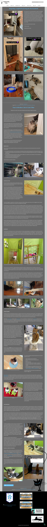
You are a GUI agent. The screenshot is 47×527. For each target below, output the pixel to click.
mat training (18, 318)
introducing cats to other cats (31, 105)
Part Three (19, 453)
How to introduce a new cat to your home (21, 489)
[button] (45, 525)
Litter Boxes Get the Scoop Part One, (9, 453)
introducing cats (24, 105)
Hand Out (25, 488)
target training (9, 318)
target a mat (35, 318)
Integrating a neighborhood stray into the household (23, 9)
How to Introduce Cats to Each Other (23, 108)
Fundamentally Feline (6, 2)
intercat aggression (19, 105)
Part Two (15, 453)
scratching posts (9, 455)
